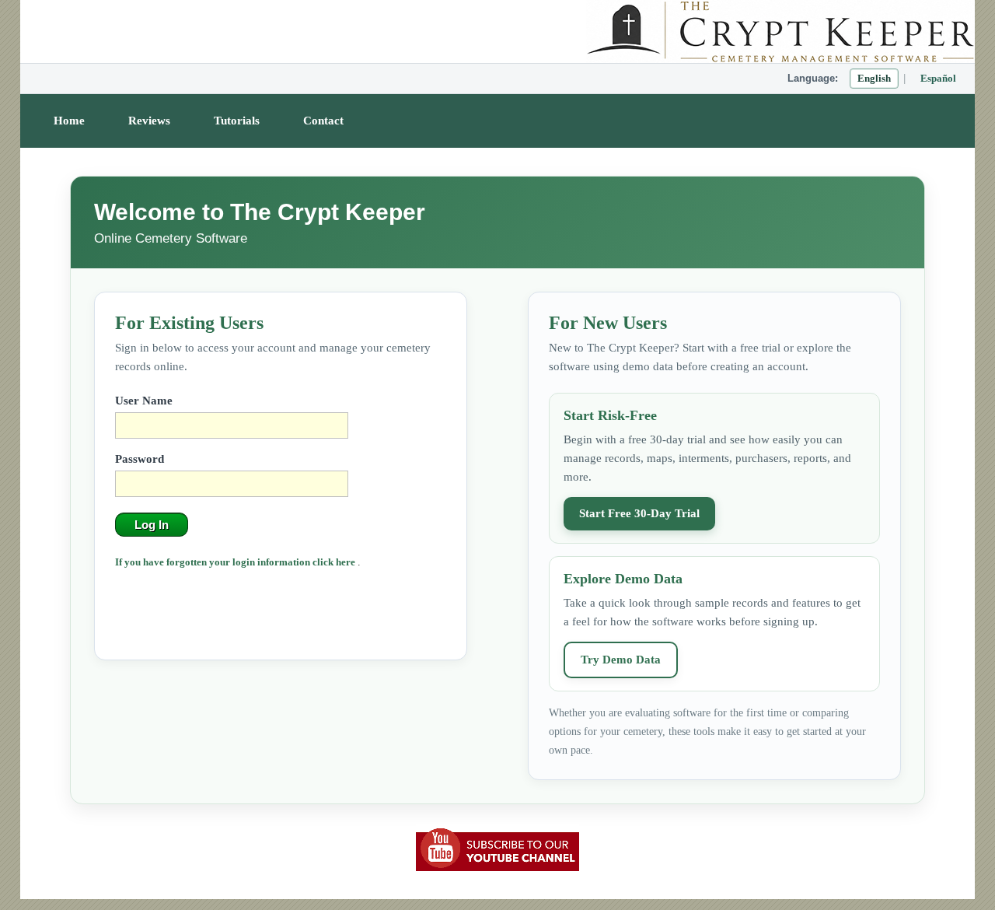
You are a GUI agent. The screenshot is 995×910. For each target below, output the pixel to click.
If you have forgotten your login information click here (236, 562)
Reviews (149, 120)
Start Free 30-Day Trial (639, 513)
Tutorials (237, 120)
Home (69, 120)
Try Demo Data (621, 659)
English (874, 78)
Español (938, 78)
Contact (323, 120)
